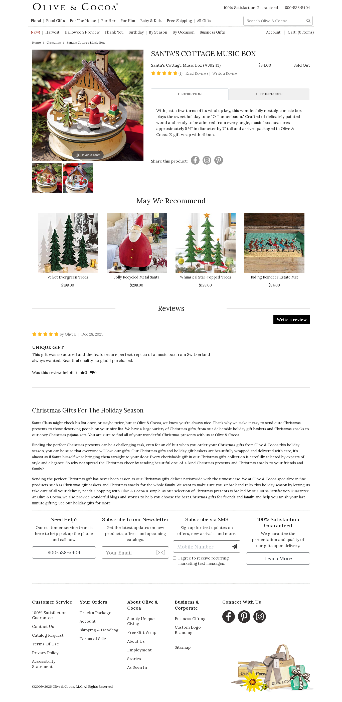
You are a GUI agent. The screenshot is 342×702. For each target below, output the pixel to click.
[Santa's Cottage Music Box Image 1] (47, 178)
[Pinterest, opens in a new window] (244, 616)
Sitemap (183, 647)
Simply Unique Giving (140, 621)
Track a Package (95, 612)
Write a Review (225, 73)
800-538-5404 (297, 7)
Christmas (54, 42)
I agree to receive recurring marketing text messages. (203, 561)
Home (36, 42)
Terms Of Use (45, 643)
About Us (136, 641)
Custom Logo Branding (188, 630)
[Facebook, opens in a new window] (228, 616)
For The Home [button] (83, 20)
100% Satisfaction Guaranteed (251, 7)
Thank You (114, 32)
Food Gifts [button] (55, 20)
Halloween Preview (82, 32)
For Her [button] (108, 20)
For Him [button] (127, 20)
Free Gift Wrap (141, 632)
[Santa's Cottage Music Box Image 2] (78, 178)
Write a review (292, 319)
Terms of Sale (93, 638)
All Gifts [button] (204, 20)
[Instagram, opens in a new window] (259, 616)
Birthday (136, 32)
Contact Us (43, 626)
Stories (134, 658)
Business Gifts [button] (212, 32)
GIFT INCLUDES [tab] (269, 94)
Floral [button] (36, 20)
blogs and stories (124, 497)
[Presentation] (195, 160)
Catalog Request (48, 635)
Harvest (52, 32)
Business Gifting (190, 618)
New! (35, 32)
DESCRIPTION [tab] (190, 94)
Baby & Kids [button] (150, 20)
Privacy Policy (45, 652)
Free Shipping (179, 20)
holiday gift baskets (190, 451)
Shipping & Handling (99, 629)
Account (274, 32)
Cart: (301, 32)
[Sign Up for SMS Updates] (234, 546)
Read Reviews (198, 73)
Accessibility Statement (43, 664)
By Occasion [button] (184, 32)
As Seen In (137, 667)
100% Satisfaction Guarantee (49, 615)
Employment (139, 649)
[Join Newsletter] (160, 552)
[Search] (308, 20)
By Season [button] (158, 32)
